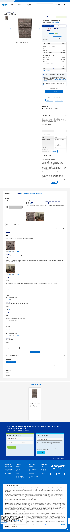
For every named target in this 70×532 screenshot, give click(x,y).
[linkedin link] (64, 474)
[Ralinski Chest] (6, 17)
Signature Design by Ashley (11, 12)
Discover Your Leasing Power (21, 479)
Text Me (41, 452)
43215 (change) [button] (56, 22)
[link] (47, 16)
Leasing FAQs (46, 155)
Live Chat (17, 473)
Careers (62, 1)
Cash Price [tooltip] (45, 61)
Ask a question (39, 193)
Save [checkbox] (64, 14)
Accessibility (31, 466)
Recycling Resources (32, 475)
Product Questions (12, 356)
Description (46, 115)
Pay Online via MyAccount (20, 475)
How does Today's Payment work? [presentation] (50, 171)
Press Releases (43, 475)
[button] (10, 28)
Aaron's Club (18, 466)
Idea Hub (30, 472)
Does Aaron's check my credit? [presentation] (49, 159)
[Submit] (37, 5)
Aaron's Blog (43, 468)
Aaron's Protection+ (19, 468)
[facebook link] (51, 474)
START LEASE (54, 91)
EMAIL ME (12, 447)
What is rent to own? (29, 5)
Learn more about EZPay (57, 36)
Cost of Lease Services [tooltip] (47, 63)
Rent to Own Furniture (8, 466)
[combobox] (44, 5)
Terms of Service (9, 450)
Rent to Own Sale (8, 472)
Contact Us (18, 469)
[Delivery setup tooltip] (47, 108)
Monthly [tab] (60, 25)
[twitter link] (53, 474)
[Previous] (2, 403)
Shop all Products (8, 473)
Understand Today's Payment (59, 30)
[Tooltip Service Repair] (57, 108)
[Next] (67, 403)
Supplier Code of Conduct (33, 476)
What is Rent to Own (19, 476)
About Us (42, 466)
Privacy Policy (16, 450)
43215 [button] (44, 84)
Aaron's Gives (43, 469)
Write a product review (30, 193)
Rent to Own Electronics (9, 468)
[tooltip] (48, 68)
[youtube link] (59, 474)
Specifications (47, 125)
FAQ (16, 472)
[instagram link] (62, 474)
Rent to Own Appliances (9, 469)
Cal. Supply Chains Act (33, 469)
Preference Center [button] (4, 522)
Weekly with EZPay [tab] (48, 25)
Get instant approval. (7, 1)
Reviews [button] (23, 193)
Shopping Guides (19, 5)
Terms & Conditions (46, 70)
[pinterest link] (56, 474)
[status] (35, 428)
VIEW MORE (54, 151)
